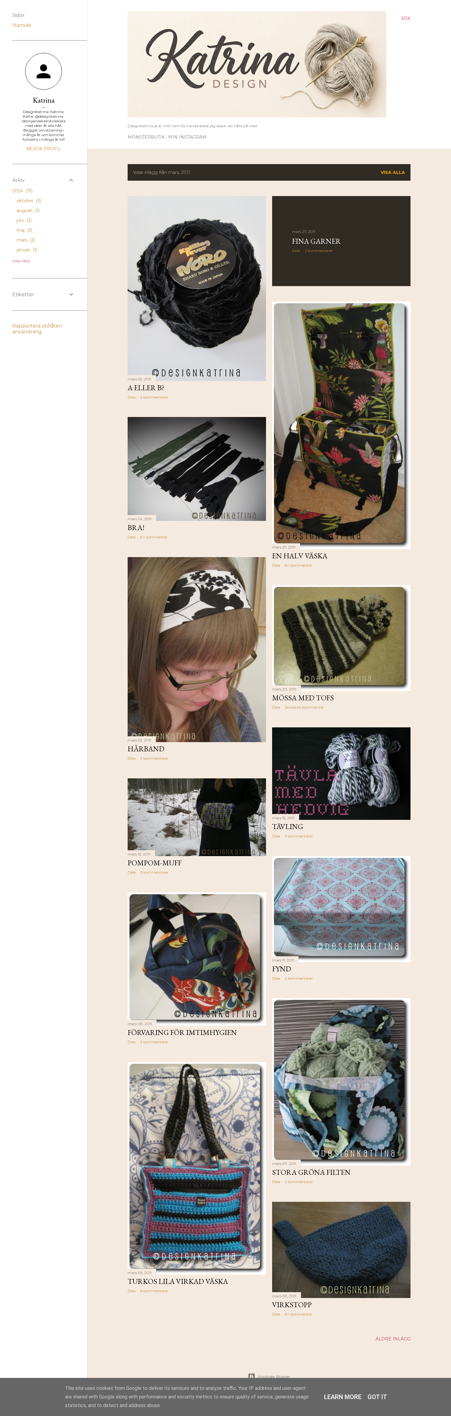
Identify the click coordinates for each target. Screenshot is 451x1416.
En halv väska (299, 555)
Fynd (281, 969)
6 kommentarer (154, 1290)
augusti (27, 210)
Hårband (146, 748)
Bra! (136, 527)
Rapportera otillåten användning (37, 329)
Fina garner (316, 241)
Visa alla (393, 172)
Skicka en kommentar (304, 707)
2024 (21, 191)
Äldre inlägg (393, 1339)
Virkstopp (292, 1304)
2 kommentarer (154, 397)
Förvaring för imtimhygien (182, 1032)
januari (26, 250)
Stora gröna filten (311, 1172)
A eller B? (146, 387)
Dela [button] (132, 397)
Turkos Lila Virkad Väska (178, 1281)
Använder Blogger (274, 1376)
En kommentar (298, 565)
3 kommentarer (154, 872)
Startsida (21, 25)
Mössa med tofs (303, 697)
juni (23, 220)
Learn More (342, 1397)
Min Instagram (187, 137)
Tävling (287, 826)
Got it (377, 1397)
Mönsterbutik (146, 137)
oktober (28, 200)
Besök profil (43, 148)
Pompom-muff (155, 862)
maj (24, 230)
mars (25, 240)
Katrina (44, 100)
